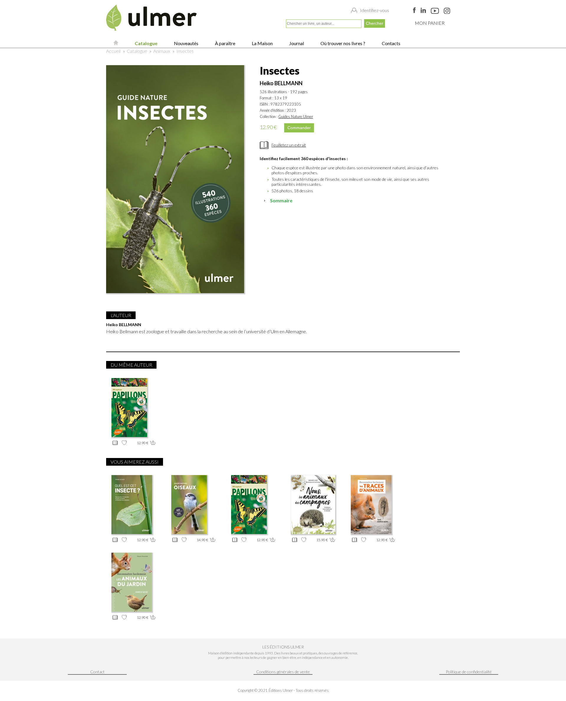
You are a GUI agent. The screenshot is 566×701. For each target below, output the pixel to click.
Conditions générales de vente (283, 671)
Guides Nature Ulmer (295, 116)
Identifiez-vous (374, 10)
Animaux (161, 51)
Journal (296, 43)
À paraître (224, 43)
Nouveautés (185, 43)
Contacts (390, 43)
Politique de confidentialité (469, 671)
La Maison (262, 43)
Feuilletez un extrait (289, 144)
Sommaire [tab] (281, 200)
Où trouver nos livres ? (342, 43)
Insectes (185, 51)
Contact (97, 671)
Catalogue (145, 43)
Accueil (113, 51)
